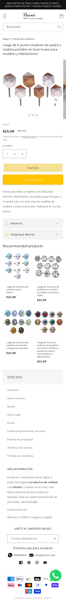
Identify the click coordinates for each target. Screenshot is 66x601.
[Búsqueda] (59, 27)
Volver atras (14, 376)
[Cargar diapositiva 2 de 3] (33, 115)
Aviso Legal (14, 414)
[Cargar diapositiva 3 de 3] (36, 115)
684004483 (20, 555)
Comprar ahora (33, 179)
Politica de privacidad (20, 439)
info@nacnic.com (45, 555)
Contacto (12, 389)
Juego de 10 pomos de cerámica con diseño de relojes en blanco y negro (48, 291)
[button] (5, 16)
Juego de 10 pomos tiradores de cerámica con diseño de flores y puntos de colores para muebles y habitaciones (48, 349)
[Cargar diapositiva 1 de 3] (29, 115)
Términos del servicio (19, 447)
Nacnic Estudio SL (27, 598)
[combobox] (33, 27)
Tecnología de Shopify (43, 598)
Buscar (11, 406)
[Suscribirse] (54, 538)
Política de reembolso (20, 455)
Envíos (11, 422)
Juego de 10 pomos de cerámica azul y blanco (17, 289)
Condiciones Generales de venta (26, 431)
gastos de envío (29, 136)
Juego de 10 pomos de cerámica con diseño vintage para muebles (17, 345)
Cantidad (7, 145)
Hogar (6, 38)
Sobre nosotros (16, 398)
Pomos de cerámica (23, 38)
